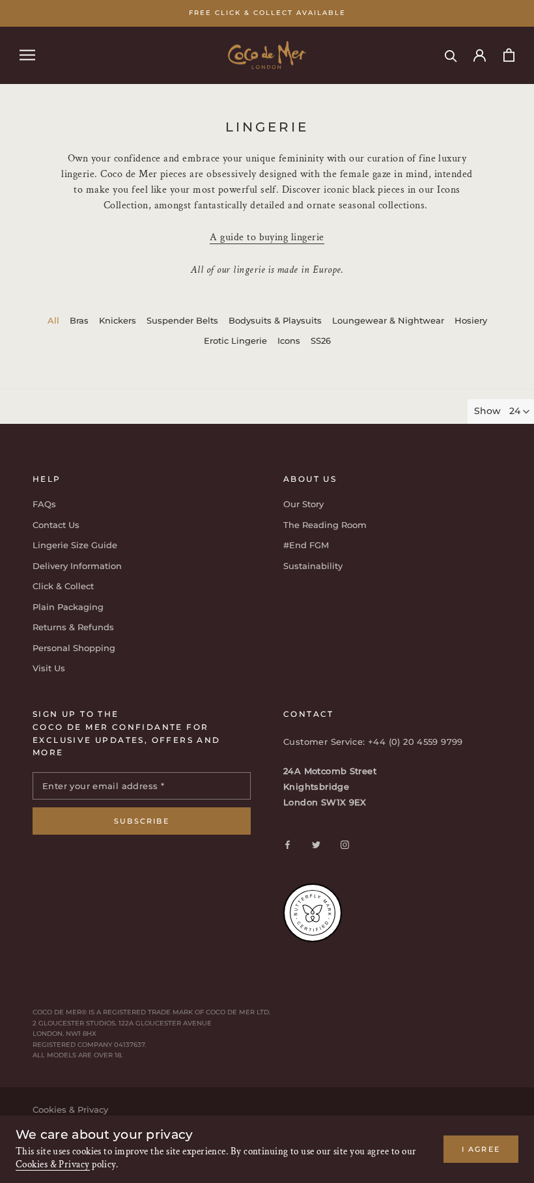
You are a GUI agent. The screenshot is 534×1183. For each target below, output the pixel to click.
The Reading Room (325, 525)
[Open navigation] (27, 55)
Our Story (303, 504)
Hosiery (471, 320)
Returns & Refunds (73, 627)
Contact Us (56, 525)
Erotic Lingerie (235, 340)
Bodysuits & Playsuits (275, 320)
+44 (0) (385, 741)
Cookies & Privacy (53, 1164)
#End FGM (306, 545)
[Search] (451, 55)
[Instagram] (345, 844)
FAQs (44, 504)
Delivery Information (77, 566)
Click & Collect (63, 586)
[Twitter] (316, 844)
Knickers (117, 320)
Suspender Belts (182, 320)
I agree (481, 1149)
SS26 (321, 340)
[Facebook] (287, 844)
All (53, 320)
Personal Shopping (74, 648)
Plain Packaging (68, 607)
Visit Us (49, 668)
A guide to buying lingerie (267, 237)
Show (487, 411)
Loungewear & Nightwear (388, 320)
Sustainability (313, 566)
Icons (288, 340)
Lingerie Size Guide (75, 545)
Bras (79, 320)
